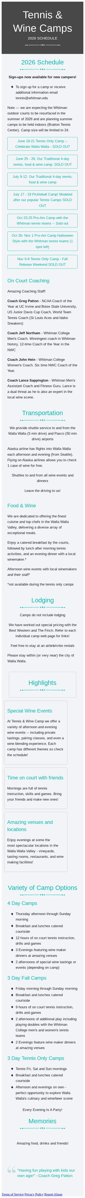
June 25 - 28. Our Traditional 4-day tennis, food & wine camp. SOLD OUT (42, 161)
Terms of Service (13, 1194)
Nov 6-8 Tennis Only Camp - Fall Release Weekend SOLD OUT (42, 262)
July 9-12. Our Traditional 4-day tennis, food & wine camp (43, 179)
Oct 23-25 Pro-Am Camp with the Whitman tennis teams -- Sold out (42, 220)
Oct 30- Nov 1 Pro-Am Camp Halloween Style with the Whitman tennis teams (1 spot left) (42, 241)
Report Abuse (53, 1194)
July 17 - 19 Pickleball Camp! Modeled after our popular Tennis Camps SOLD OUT (42, 199)
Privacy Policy (34, 1194)
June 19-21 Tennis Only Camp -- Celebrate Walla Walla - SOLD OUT (42, 144)
